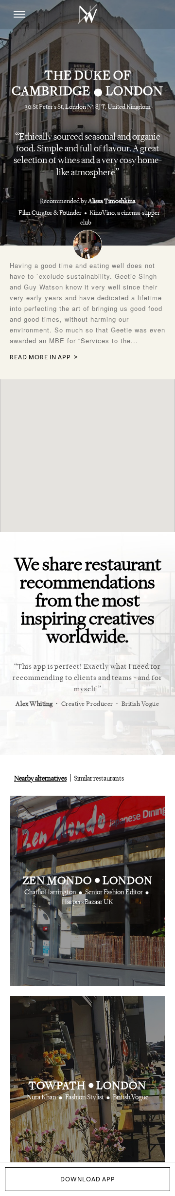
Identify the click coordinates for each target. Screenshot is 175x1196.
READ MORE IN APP (40, 357)
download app (87, 1179)
